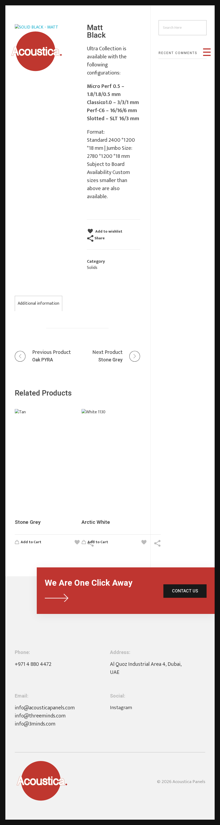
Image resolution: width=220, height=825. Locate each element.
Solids (92, 267)
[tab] (38, 303)
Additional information (38, 303)
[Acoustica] (36, 51)
